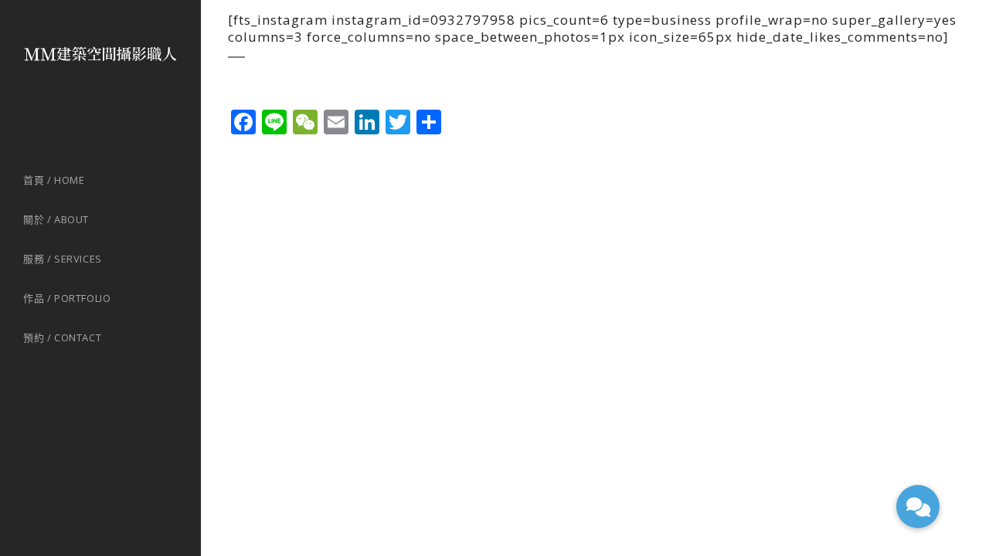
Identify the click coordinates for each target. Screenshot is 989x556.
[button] (918, 506)
